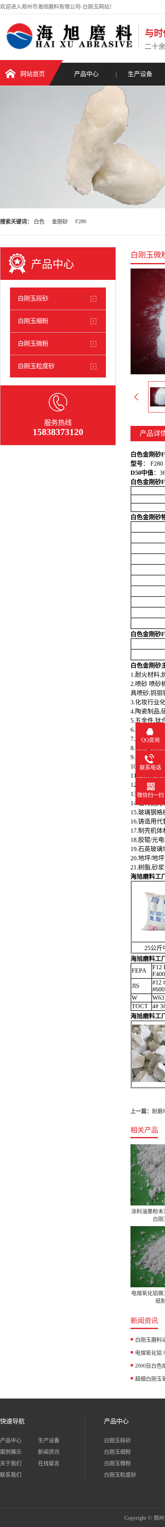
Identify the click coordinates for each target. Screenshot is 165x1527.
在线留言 (48, 1463)
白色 (39, 221)
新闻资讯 (48, 1452)
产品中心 (86, 74)
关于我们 (10, 1463)
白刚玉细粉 (33, 321)
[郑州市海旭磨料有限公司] (67, 47)
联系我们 (10, 1475)
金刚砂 (60, 221)
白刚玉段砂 (33, 298)
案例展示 (10, 1452)
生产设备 (48, 1440)
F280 (80, 221)
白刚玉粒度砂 (36, 366)
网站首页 (32, 74)
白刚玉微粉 (33, 343)
